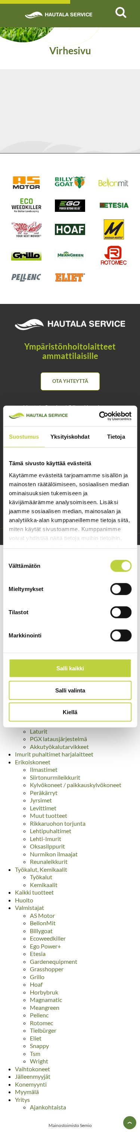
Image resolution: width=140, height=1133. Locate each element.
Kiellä (70, 712)
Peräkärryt (43, 792)
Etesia (38, 953)
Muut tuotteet (48, 815)
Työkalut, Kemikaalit (41, 869)
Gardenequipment (53, 961)
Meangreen (44, 1007)
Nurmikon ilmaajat (54, 854)
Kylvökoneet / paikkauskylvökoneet (75, 784)
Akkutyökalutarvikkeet (59, 746)
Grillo (37, 976)
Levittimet (43, 807)
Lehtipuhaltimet (50, 830)
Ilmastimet (43, 769)
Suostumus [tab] (24, 436)
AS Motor (42, 915)
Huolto (24, 900)
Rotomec (41, 1022)
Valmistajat (29, 907)
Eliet (35, 1038)
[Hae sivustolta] (120, 12)
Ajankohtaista (48, 1107)
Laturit (38, 731)
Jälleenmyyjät (32, 1076)
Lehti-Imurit (45, 838)
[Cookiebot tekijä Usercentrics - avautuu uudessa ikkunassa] (99, 416)
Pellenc (39, 1014)
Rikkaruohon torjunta (57, 823)
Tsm (35, 1053)
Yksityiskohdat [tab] (69, 436)
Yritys (22, 1099)
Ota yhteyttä (70, 381)
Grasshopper (46, 968)
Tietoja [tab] (116, 436)
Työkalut (41, 876)
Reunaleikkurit (49, 861)
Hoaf (36, 984)
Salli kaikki (70, 668)
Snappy (39, 1045)
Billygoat (41, 930)
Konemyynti (31, 1084)
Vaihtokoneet (32, 1068)
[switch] (120, 589)
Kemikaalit (43, 884)
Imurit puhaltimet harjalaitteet (54, 754)
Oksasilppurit (47, 846)
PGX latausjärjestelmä (58, 738)
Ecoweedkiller (48, 938)
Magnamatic (46, 999)
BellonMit (43, 922)
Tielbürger (43, 1030)
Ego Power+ (45, 946)
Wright (39, 1061)
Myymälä (27, 1091)
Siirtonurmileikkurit (55, 777)
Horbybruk (44, 992)
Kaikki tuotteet (34, 892)
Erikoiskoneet (32, 761)
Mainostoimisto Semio (70, 1125)
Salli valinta (70, 690)
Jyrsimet (41, 800)
